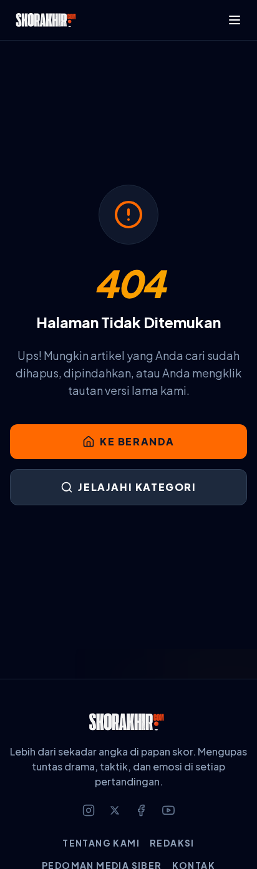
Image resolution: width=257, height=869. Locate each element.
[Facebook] (141, 810)
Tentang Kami (101, 842)
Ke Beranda (137, 441)
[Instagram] (88, 810)
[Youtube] (168, 810)
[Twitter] (115, 810)
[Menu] (234, 19)
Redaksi (172, 842)
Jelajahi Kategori (137, 486)
